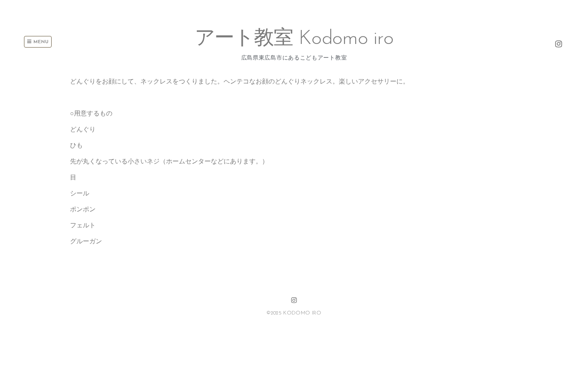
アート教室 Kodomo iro (294, 39)
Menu (40, 42)
